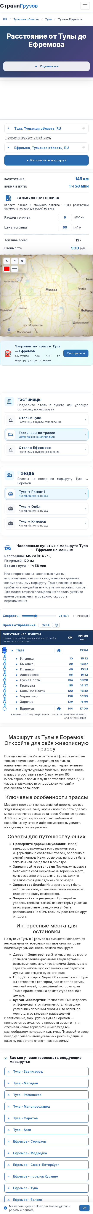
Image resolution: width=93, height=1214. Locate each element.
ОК (84, 1207)
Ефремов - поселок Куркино (35, 1176)
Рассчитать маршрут (48, 160)
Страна (19, 6)
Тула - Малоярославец (31, 1106)
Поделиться (49, 66)
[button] (46, 420)
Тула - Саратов (25, 1118)
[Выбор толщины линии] (14, 268)
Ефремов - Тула (25, 1188)
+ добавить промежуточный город (28, 137)
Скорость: (11, 616)
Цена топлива (15, 227)
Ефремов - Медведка (30, 1153)
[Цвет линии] (6, 268)
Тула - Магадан (25, 1083)
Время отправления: (19, 625)
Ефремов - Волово (27, 1199)
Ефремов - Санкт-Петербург (36, 1165)
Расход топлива (17, 217)
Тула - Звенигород (28, 1071)
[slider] (35, 616)
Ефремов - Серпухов (29, 1141)
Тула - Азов (22, 1130)
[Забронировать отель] (59, 650)
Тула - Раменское (27, 1095)
